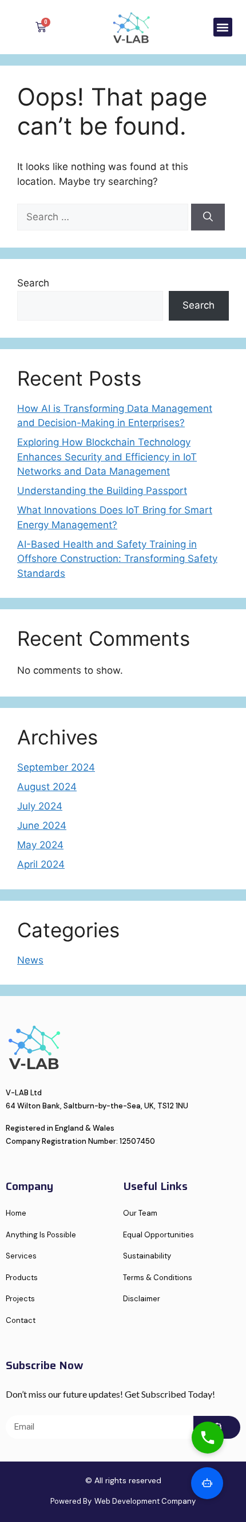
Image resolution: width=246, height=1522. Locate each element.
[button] (222, 27)
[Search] (208, 217)
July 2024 (39, 806)
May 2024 (40, 845)
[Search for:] (104, 216)
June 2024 (41, 825)
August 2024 (47, 786)
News (30, 960)
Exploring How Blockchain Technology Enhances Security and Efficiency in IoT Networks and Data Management (107, 456)
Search (33, 283)
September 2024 (56, 767)
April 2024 (41, 864)
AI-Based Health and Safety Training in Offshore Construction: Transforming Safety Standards (117, 559)
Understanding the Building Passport (102, 490)
